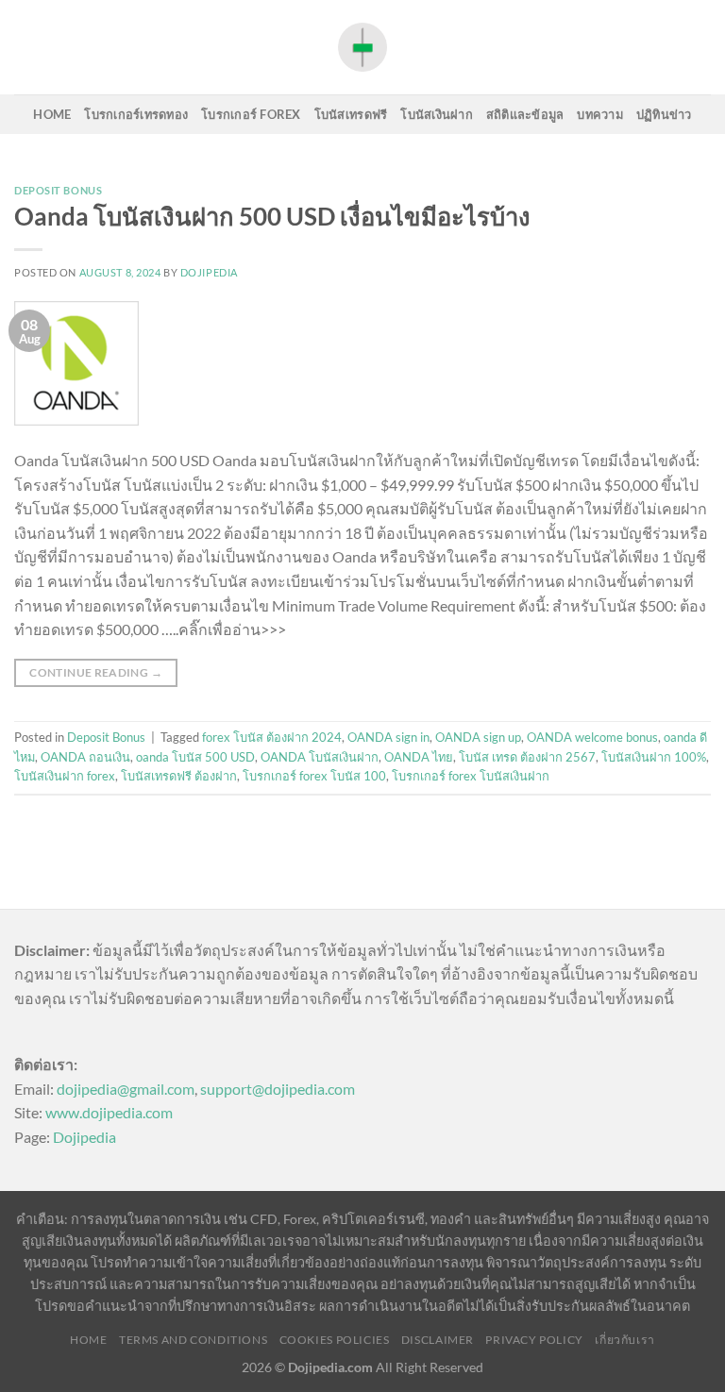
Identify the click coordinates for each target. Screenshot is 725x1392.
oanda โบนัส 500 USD (195, 756)
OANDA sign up (478, 737)
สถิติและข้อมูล (525, 114)
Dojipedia (84, 1137)
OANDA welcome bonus (592, 737)
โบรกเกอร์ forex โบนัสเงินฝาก (470, 775)
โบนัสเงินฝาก (436, 114)
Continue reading (95, 672)
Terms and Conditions (193, 1340)
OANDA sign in (388, 737)
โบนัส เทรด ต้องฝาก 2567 (527, 756)
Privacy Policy (534, 1340)
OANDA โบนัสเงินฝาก (320, 756)
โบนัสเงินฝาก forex (64, 775)
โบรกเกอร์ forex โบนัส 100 (314, 775)
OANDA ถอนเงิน (85, 756)
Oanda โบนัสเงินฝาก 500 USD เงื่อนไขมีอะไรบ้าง (272, 216)
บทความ (600, 114)
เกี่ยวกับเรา (625, 1340)
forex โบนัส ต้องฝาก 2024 (272, 737)
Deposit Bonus (58, 190)
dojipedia (209, 272)
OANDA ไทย (418, 756)
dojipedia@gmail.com (125, 1089)
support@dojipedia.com (277, 1089)
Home (52, 114)
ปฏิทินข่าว (664, 114)
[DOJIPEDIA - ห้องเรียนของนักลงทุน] (362, 47)
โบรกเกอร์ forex (251, 114)
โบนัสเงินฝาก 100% (653, 756)
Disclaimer (437, 1340)
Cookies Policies (334, 1340)
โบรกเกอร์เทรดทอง (136, 114)
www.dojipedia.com (109, 1112)
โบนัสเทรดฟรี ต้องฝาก (179, 775)
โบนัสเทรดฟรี (351, 114)
